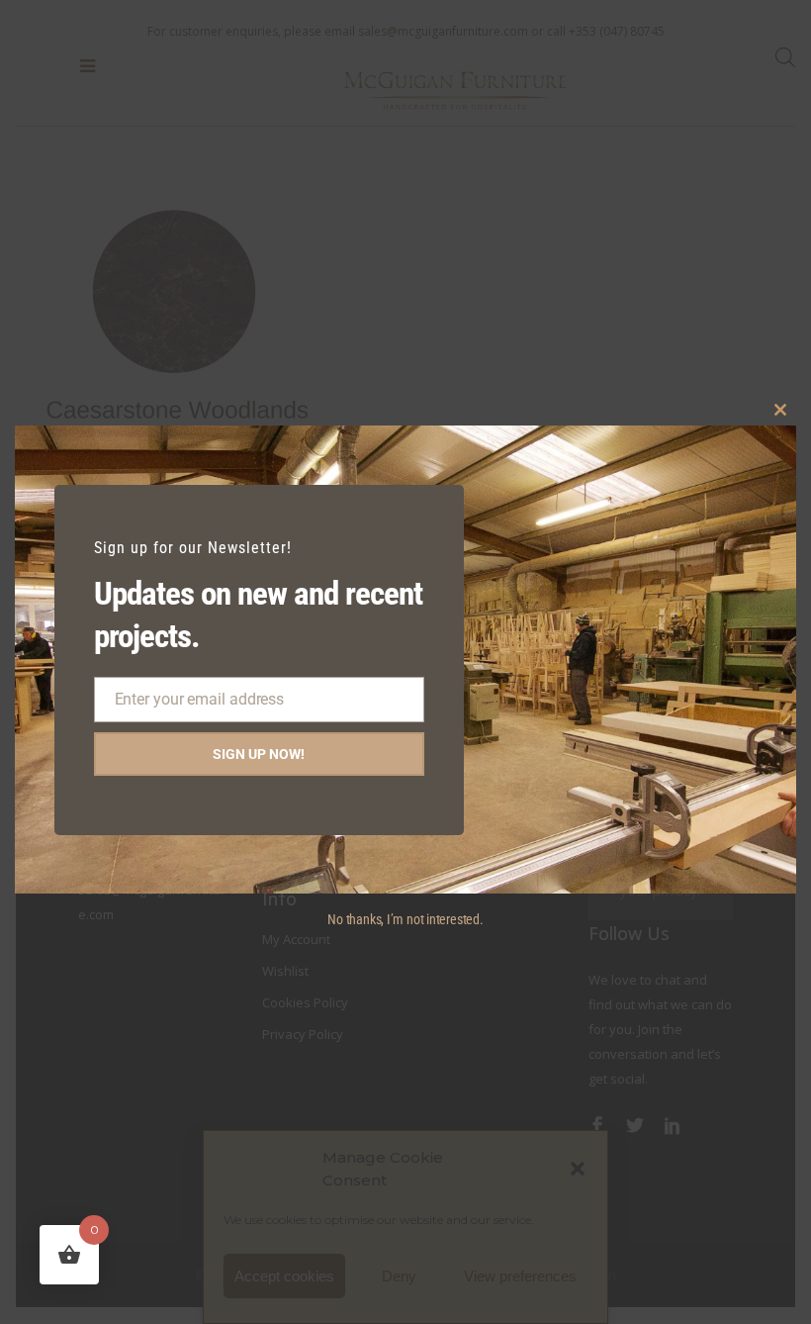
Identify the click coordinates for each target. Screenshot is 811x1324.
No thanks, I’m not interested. (405, 919)
